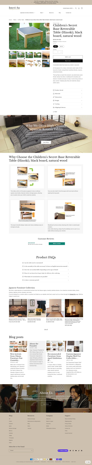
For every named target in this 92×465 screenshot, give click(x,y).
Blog (29, 423)
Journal (29, 428)
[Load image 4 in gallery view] (37, 55)
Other (10, 442)
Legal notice (73, 461)
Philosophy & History (51, 428)
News (29, 426)
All (9, 418)
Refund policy (36, 461)
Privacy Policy (68, 423)
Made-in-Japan (49, 421)
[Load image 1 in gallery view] (13, 55)
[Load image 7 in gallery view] (13, 63)
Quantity (54, 49)
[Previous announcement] (31, 2)
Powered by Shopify (29, 461)
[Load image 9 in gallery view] (29, 63)
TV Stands (11, 437)
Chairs (10, 421)
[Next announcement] (60, 2)
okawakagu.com (22, 461)
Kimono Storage (12, 428)
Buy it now (68, 60)
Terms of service (50, 461)
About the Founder (34, 345)
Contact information (66, 461)
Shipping (55, 41)
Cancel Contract (68, 433)
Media (47, 426)
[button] (75, 8)
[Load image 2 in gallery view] (21, 55)
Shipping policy (68, 421)
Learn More (46, 142)
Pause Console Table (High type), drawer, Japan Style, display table (54, 319)
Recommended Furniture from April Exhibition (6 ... (55, 357)
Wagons (11, 440)
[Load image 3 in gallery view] (29, 55)
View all (46, 329)
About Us (48, 418)
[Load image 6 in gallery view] (46, 55)
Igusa (10, 426)
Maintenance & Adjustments (34, 421)
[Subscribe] (31, 450)
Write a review (57, 243)
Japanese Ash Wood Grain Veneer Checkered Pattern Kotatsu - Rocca (17, 319)
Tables (10, 435)
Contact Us (67, 428)
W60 (55, 46)
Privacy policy (43, 461)
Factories (48, 423)
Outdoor (11, 433)
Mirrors (10, 430)
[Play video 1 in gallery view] (46, 63)
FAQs (66, 430)
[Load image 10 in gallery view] (37, 63)
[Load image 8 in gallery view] (21, 63)
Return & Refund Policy (70, 418)
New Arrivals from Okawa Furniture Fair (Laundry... (16, 357)
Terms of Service (68, 426)
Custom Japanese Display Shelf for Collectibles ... (73, 356)
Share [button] (55, 111)
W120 (61, 46)
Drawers (11, 423)
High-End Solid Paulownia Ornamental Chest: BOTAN (34, 319)
